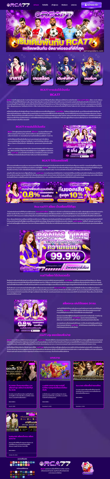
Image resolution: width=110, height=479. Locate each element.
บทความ (74, 5)
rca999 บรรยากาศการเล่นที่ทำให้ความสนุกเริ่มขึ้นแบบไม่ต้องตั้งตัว (54, 387)
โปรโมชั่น (45, 5)
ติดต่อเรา (65, 5)
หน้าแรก (36, 5)
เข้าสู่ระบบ (54, 5)
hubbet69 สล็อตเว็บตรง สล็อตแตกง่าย (21, 437)
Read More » (12, 402)
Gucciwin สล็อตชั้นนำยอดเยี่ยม (88, 385)
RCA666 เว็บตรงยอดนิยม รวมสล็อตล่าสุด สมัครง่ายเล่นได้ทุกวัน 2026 (21, 387)
